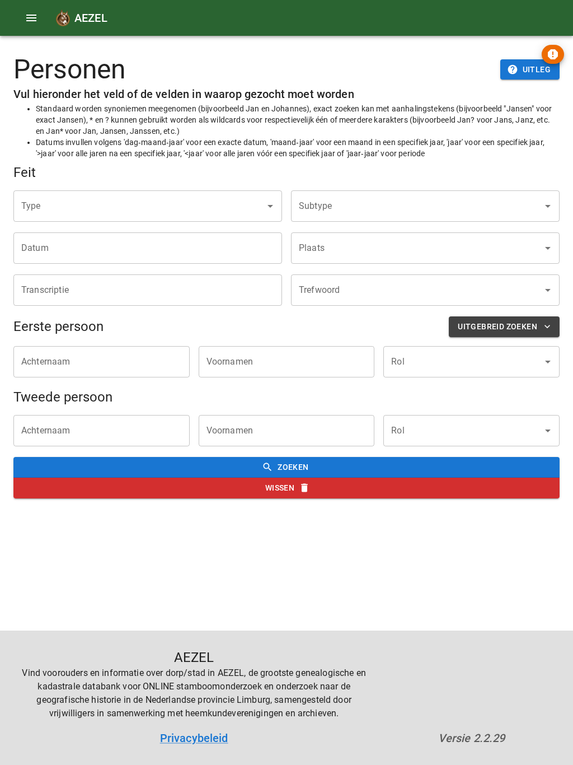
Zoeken (293, 467)
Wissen (279, 487)
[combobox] (139, 206)
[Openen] (270, 206)
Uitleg (537, 69)
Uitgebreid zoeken (497, 326)
